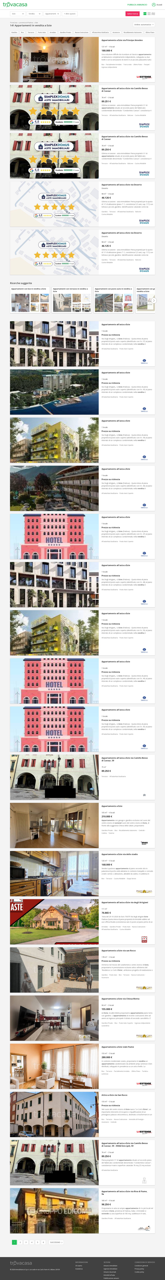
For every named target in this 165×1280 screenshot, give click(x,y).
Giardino (14, 32)
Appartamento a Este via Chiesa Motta (120, 998)
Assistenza (79, 1269)
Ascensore (116, 32)
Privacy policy (139, 1269)
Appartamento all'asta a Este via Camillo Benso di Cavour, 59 (125, 759)
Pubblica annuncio (137, 4)
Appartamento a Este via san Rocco (119, 950)
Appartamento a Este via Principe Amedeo (122, 40)
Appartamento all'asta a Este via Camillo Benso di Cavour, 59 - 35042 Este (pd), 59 (125, 1144)
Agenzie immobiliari (110, 1269)
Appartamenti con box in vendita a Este (28, 289)
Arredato (53, 32)
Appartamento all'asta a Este (116, 324)
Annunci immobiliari (110, 1266)
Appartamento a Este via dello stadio (120, 854)
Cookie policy (139, 1272)
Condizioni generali (141, 1266)
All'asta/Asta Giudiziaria (100, 32)
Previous (11, 300)
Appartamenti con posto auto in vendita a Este (113, 290)
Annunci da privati (110, 1272)
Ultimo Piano (150, 32)
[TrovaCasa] (15, 4)
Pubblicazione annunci (111, 1278)
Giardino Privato (65, 32)
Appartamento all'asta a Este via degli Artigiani (125, 902)
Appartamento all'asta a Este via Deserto (122, 184)
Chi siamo (78, 1266)
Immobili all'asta (109, 1275)
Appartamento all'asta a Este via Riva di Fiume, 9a (124, 1192)
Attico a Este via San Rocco (114, 1095)
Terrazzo (31, 32)
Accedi (159, 4)
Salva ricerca (132, 14)
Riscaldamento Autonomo (133, 32)
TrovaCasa (13, 23)
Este (36, 23)
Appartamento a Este (112, 806)
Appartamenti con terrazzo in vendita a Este (70, 290)
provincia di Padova (26, 23)
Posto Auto (42, 32)
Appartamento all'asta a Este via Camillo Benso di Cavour (125, 89)
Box (22, 32)
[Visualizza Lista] (145, 13)
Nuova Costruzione (81, 32)
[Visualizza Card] (149, 13)
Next (154, 300)
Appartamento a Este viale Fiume (118, 1047)
